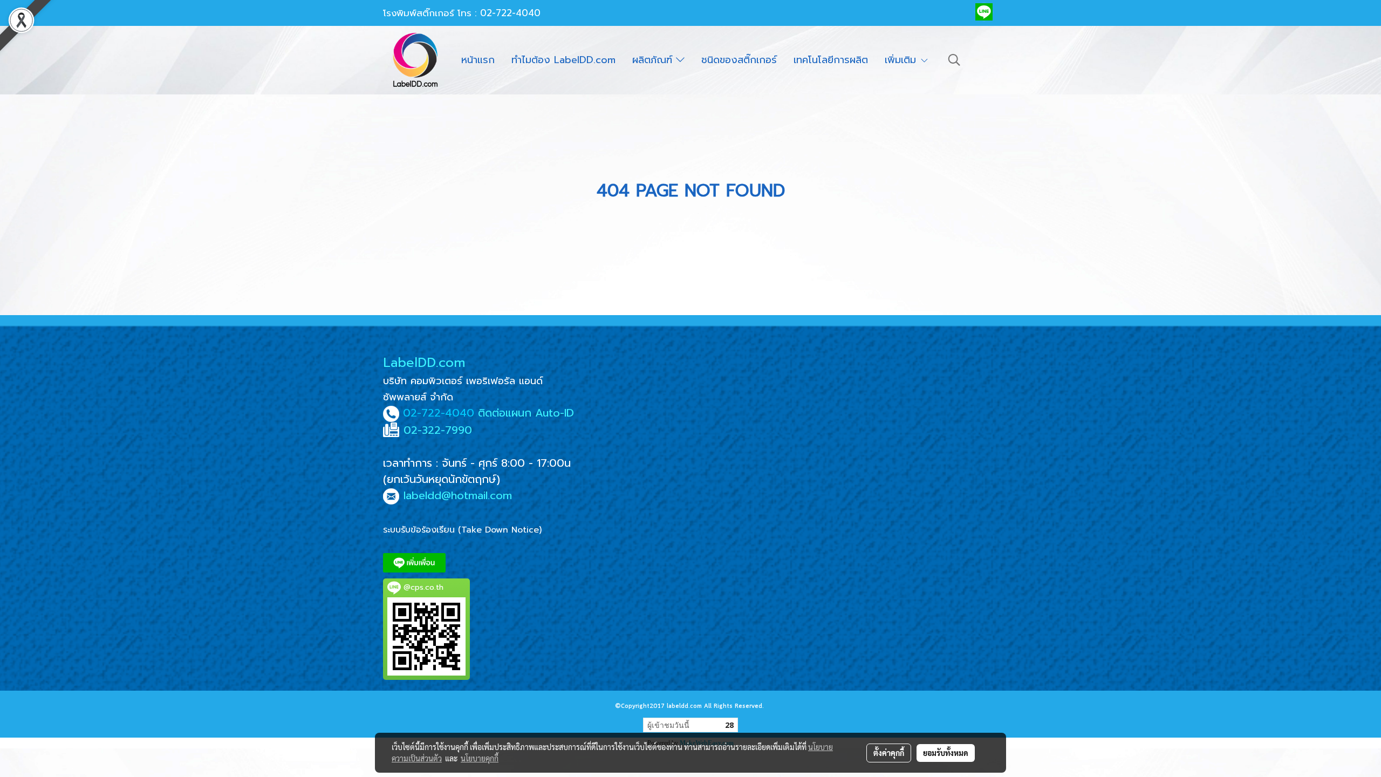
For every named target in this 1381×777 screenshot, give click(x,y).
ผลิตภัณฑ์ (654, 59)
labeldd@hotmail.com (458, 495)
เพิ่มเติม (902, 59)
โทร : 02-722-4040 (499, 13)
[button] (954, 60)
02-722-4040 (438, 413)
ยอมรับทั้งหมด (945, 753)
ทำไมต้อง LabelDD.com (563, 59)
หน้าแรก (478, 59)
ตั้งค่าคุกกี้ (888, 753)
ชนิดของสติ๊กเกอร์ (739, 59)
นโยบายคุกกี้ (479, 758)
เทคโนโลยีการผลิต (831, 59)
